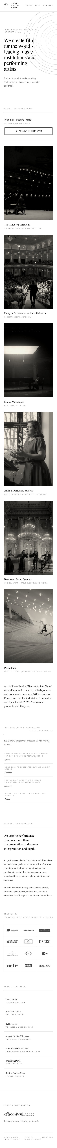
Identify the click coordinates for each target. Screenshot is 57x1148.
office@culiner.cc (19, 1114)
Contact (48, 6)
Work (29, 6)
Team (38, 6)
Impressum (47, 1137)
